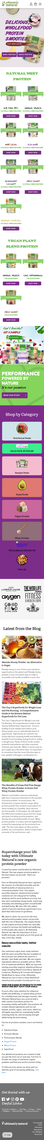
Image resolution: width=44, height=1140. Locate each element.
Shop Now (11, 116)
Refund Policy (18, 1111)
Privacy (31, 1109)
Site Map (23, 1109)
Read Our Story (12, 395)
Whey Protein (9, 55)
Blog (39, 1109)
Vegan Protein (25, 55)
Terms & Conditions (9, 1109)
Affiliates (6, 1111)
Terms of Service (32, 1111)
